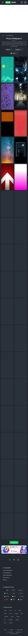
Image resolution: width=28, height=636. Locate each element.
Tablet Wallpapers (7, 575)
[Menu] (2, 2)
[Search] (21, 2)
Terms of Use (10, 632)
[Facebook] (9, 559)
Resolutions (6, 577)
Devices (5, 579)
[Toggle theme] (25, 2)
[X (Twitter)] (18, 559)
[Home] (3, 35)
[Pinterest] (14, 559)
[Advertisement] (14, 19)
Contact (11, 629)
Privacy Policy (20, 629)
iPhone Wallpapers (8, 570)
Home (5, 629)
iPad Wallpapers (7, 572)
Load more (14, 542)
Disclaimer (18, 632)
